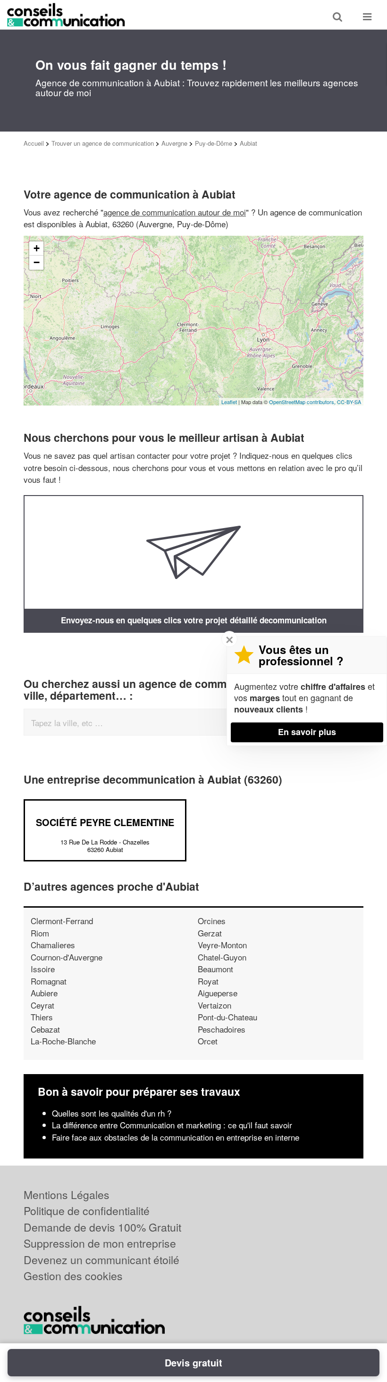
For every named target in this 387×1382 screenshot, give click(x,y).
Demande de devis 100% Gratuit (102, 1227)
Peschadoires (221, 1029)
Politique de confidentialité (87, 1210)
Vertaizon (214, 1005)
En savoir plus (307, 732)
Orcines (212, 921)
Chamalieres (53, 945)
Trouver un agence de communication (102, 143)
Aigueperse (217, 993)
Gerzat (210, 933)
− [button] (37, 262)
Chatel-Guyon (222, 957)
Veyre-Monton (222, 945)
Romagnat (49, 981)
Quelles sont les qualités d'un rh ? (111, 1113)
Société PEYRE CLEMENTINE (105, 822)
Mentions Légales (66, 1194)
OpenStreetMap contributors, (303, 401)
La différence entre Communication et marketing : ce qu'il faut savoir (172, 1125)
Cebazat (45, 1029)
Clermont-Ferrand (62, 921)
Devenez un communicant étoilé (101, 1259)
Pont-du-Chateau (227, 1017)
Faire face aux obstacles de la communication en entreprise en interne (175, 1137)
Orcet (208, 1041)
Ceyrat (42, 1005)
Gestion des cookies (73, 1275)
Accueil (34, 143)
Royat (208, 981)
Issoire (43, 969)
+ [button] (37, 248)
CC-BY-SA (349, 401)
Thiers (42, 1017)
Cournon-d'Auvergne (66, 957)
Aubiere (44, 993)
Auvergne (174, 143)
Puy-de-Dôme (213, 143)
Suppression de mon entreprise (100, 1243)
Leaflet (229, 401)
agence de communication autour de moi (174, 212)
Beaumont (215, 969)
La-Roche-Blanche (63, 1041)
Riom (40, 933)
